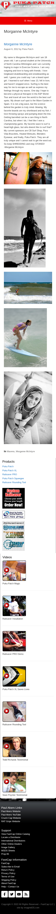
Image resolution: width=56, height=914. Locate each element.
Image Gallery (8, 847)
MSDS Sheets (8, 850)
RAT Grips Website (10, 821)
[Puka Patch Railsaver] (13, 508)
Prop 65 (5, 854)
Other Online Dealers (11, 844)
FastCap (5, 863)
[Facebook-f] (4, 894)
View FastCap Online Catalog (15, 834)
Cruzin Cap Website (11, 818)
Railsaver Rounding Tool (14, 482)
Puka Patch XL (9, 470)
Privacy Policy (8, 873)
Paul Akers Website (10, 811)
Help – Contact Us (10, 886)
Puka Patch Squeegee (13, 478)
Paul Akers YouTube (11, 814)
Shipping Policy (8, 880)
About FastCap (8, 883)
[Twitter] (11, 894)
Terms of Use (7, 876)
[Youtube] (19, 894)
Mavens (11, 451)
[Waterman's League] (13, 550)
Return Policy (7, 870)
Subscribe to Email (10, 866)
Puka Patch (8, 466)
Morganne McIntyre (18, 44)
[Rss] (26, 894)
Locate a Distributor (10, 837)
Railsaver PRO (9, 474)
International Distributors (13, 840)
